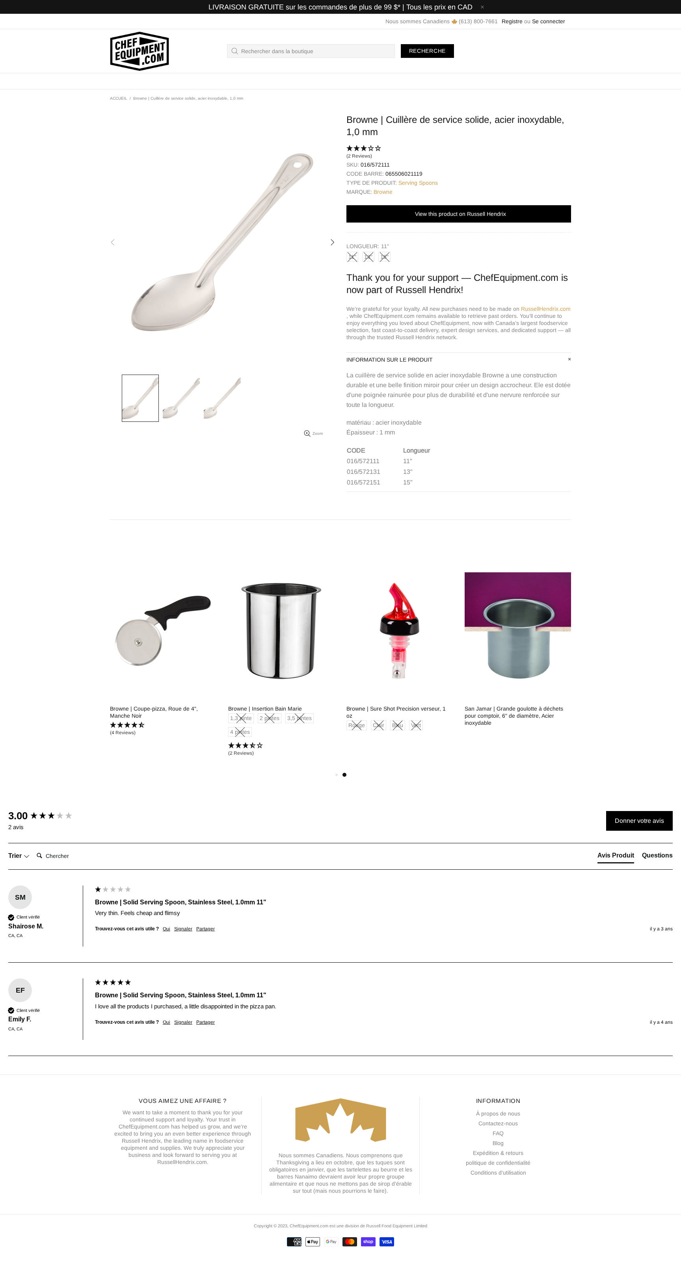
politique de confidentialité (498, 1163)
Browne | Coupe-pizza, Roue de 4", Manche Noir (390, 712)
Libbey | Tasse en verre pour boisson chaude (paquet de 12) (274, 712)
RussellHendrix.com (546, 309)
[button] (458, 152)
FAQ (498, 1133)
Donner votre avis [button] (639, 820)
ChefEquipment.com (139, 51)
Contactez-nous (498, 1123)
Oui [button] (166, 929)
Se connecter (548, 21)
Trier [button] (15, 855)
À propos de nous (498, 1113)
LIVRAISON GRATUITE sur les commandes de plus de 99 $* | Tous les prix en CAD (340, 7)
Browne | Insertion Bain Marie (501, 708)
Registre (512, 21)
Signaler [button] (183, 929)
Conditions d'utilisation (498, 1172)
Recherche (427, 51)
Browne (383, 192)
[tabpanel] (163, 656)
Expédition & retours (498, 1153)
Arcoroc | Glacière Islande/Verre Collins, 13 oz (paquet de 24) (159, 712)
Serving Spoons (418, 183)
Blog (498, 1143)
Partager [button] (205, 929)
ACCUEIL (118, 98)
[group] (49, 816)
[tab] (615, 857)
